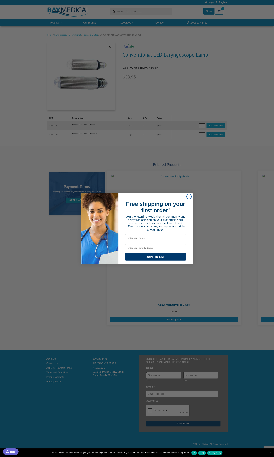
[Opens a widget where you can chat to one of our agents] (11, 452)
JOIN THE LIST (156, 257)
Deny (202, 452)
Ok (194, 452)
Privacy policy (215, 452)
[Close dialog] (189, 196)
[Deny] (270, 452)
